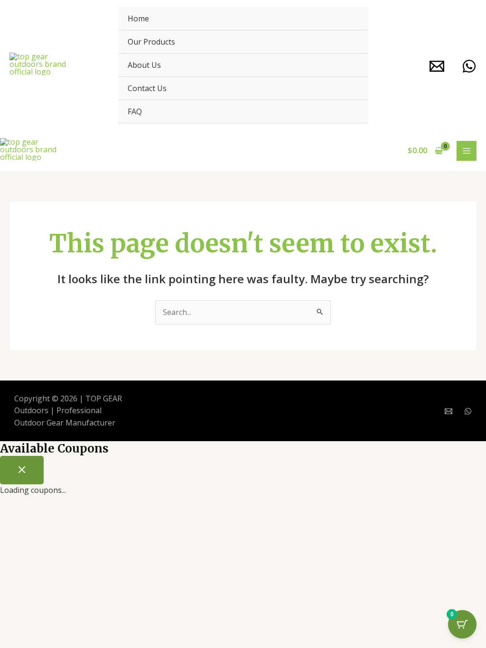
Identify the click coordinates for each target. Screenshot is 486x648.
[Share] (84, 518)
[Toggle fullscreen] (50, 518)
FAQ (135, 111)
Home (138, 18)
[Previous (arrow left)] (16, 535)
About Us (144, 65)
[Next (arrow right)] (50, 535)
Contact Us (147, 88)
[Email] (437, 66)
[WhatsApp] (469, 66)
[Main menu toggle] (467, 151)
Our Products (151, 42)
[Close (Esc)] (119, 518)
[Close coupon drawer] (22, 470)
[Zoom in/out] (16, 518)
